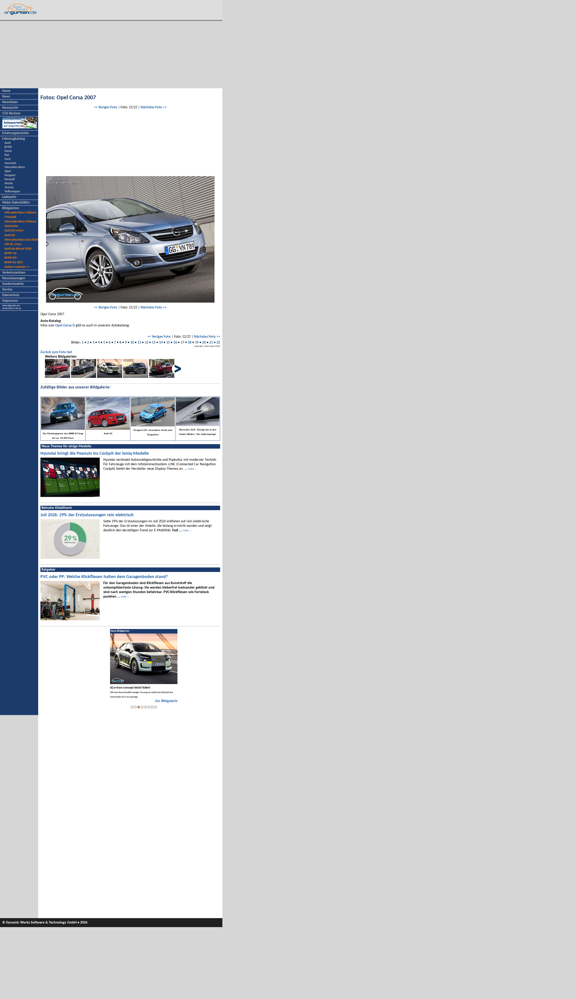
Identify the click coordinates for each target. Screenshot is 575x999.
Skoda (8, 183)
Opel (7, 171)
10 (132, 342)
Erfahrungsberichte (15, 133)
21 (211, 342)
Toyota (9, 187)
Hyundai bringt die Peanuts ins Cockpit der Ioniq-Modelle (94, 453)
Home (6, 91)
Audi (7, 143)
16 (175, 342)
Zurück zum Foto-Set (56, 352)
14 (161, 342)
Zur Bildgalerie (166, 701)
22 (218, 342)
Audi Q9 (9, 235)
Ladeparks (9, 197)
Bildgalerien (10, 208)
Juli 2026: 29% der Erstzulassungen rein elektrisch (87, 515)
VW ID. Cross (13, 244)
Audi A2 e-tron (14, 230)
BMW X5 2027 (13, 262)
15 (168, 342)
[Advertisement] (111, 54)
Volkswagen (12, 191)
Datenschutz (10, 295)
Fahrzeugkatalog (13, 139)
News (6, 96)
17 (182, 342)
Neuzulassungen (13, 278)
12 (146, 342)
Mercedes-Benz (14, 167)
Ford (7, 159)
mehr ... (192, 469)
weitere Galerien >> (17, 267)
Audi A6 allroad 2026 (17, 248)
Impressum (10, 301)
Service (7, 289)
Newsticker (10, 102)
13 (153, 342)
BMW (8, 147)
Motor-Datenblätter (16, 202)
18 (189, 342)
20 (204, 342)
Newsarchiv (10, 108)
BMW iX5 (10, 257)
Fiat (6, 155)
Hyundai (10, 163)
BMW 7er (10, 253)
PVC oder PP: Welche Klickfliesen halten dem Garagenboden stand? (104, 577)
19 (197, 342)
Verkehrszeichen (13, 273)
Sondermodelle (13, 284)
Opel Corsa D (65, 325)
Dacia (8, 151)
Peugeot (9, 175)
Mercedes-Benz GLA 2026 (21, 239)
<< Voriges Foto (105, 107)
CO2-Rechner (11, 113)
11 (139, 342)
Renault (9, 179)
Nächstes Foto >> (154, 107)
